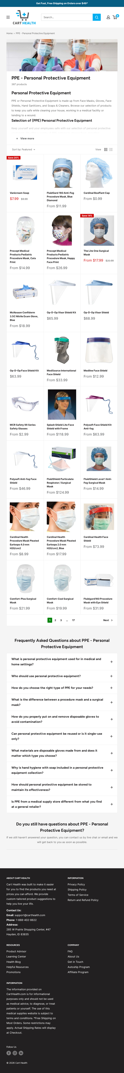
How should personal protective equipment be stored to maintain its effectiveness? (51, 787)
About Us (73, 956)
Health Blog (13, 961)
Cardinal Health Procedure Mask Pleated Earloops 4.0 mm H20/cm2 (24, 542)
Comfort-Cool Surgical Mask (60, 600)
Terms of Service (78, 894)
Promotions (13, 972)
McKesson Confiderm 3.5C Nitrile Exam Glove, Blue (24, 316)
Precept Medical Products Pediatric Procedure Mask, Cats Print (23, 256)
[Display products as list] (111, 149)
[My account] (108, 17)
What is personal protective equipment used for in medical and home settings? (56, 661)
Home (9, 33)
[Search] (97, 17)
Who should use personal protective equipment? (46, 676)
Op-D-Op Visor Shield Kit (61, 312)
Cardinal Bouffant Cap (97, 192)
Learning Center (16, 956)
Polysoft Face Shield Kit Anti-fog (98, 426)
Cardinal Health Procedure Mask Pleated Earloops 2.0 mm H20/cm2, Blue (61, 542)
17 (73, 620)
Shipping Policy (77, 889)
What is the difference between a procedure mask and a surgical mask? (57, 702)
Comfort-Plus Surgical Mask (23, 600)
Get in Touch (75, 961)
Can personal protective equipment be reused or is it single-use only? (56, 736)
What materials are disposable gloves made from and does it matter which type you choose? (54, 753)
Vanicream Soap (19, 192)
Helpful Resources (17, 967)
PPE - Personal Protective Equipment (35, 33)
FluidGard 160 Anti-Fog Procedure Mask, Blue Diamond (60, 196)
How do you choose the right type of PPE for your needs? (52, 688)
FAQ (70, 951)
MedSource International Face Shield (61, 372)
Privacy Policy (76, 884)
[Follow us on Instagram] (15, 1053)
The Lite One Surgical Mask (96, 252)
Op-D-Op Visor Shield (96, 312)
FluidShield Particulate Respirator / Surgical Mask (60, 483)
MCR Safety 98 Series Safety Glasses (23, 426)
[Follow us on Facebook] (8, 1053)
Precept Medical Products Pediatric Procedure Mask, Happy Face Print (61, 256)
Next (106, 620)
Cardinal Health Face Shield (96, 538)
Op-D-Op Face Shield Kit (24, 370)
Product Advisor (16, 951)
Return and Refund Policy (83, 900)
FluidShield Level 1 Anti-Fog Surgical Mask (98, 481)
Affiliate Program (78, 972)
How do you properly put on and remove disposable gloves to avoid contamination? (55, 719)
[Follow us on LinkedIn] (21, 1053)
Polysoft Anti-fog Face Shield (23, 481)
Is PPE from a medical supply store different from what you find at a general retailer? (56, 804)
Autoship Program (79, 967)
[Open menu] (8, 17)
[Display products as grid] (105, 149)
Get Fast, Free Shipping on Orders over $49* (62, 3)
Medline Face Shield (95, 370)
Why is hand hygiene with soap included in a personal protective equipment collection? (57, 770)
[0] (115, 17)
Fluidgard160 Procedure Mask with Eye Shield (98, 600)
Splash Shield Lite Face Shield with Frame (60, 426)
